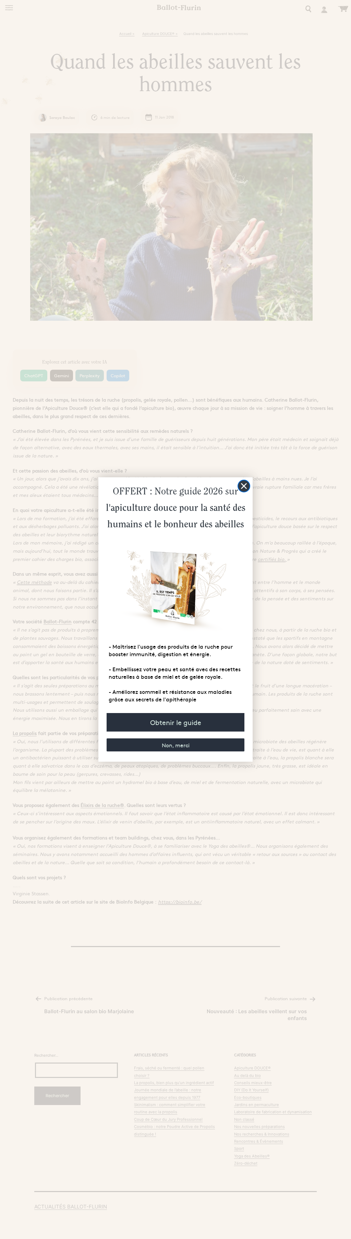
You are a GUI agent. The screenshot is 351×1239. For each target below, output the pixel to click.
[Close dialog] (244, 486)
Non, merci (176, 745)
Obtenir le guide (175, 722)
